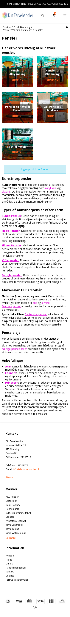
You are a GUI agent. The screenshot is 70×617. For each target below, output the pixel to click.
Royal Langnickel (14, 524)
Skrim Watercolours (16, 533)
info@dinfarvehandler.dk (26, 469)
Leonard (10, 516)
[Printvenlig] (66, 27)
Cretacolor (11, 500)
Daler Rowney (13, 505)
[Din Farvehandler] (17, 15)
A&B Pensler (12, 496)
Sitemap (10, 477)
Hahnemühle (12, 508)
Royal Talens (12, 528)
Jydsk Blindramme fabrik (18, 513)
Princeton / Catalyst (16, 520)
